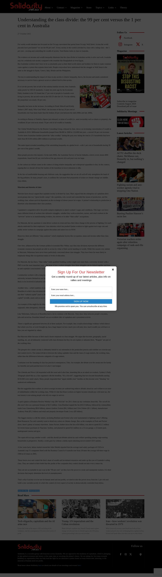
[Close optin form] (113, 270)
